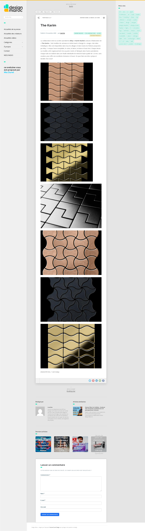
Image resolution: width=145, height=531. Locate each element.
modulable (122, 36)
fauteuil (121, 28)
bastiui (138, 14)
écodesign (138, 44)
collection (122, 20)
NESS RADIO (8, 55)
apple (131, 12)
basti (132, 14)
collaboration (90, 33)
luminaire (126, 30)
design (128, 22)
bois (120, 17)
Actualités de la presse (12, 29)
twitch (138, 38)
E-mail (43, 500)
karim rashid (79, 33)
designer (133, 22)
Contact (7, 51)
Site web (43, 507)
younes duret (123, 44)
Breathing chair (71, 391)
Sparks (71, 6)
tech (125, 38)
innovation (136, 28)
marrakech (122, 33)
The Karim (48, 25)
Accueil (38, 11)
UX (123, 41)
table (120, 38)
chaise (132, 17)
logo (120, 30)
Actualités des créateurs (13, 34)
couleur (135, 20)
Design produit (47, 11)
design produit (134, 25)
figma (126, 28)
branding (126, 17)
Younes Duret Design (54, 527)
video (127, 41)
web (132, 41)
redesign (135, 36)
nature (129, 36)
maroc (138, 30)
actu (124, 12)
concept (129, 20)
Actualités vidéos (10, 38)
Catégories (8, 42)
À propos (7, 47)
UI (119, 41)
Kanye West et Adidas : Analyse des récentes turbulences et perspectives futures (95, 409)
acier (99, 33)
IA (130, 28)
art (129, 14)
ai (127, 12)
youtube (131, 44)
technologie (131, 38)
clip (137, 17)
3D (120, 12)
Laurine (62, 33)
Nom (42, 493)
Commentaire (45, 475)
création (121, 22)
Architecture (122, 14)
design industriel (124, 25)
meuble (129, 33)
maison (133, 30)
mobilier (135, 33)
